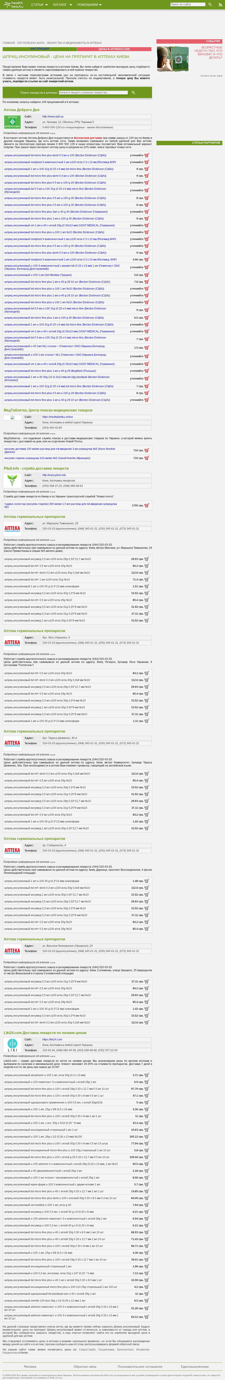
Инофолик (142, 1349)
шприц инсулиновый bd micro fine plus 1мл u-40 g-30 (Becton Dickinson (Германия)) (56, 211)
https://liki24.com (52, 1039)
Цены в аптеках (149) (114, 49)
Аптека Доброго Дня (21, 110)
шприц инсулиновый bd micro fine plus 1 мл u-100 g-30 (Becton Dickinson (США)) (54, 218)
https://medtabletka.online (57, 416)
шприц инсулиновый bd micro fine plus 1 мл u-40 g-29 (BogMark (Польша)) (50, 370)
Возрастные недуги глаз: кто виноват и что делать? (208, 52)
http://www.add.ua (53, 116)
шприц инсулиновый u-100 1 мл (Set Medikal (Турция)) (38, 275)
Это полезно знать (31, 43)
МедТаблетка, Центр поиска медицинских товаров (48, 410)
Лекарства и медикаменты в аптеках (74, 43)
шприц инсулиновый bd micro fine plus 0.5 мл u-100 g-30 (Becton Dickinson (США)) (55, 198)
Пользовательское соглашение (140, 1366)
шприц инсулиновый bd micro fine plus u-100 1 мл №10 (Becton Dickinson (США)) (54, 232)
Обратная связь (85, 1366)
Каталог (60, 4)
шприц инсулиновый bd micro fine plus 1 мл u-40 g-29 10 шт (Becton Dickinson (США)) (57, 281)
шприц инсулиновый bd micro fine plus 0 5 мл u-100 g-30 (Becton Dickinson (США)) (55, 245)
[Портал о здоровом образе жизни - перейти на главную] (13, 8)
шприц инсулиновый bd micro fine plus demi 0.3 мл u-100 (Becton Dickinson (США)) (55, 175)
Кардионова (10, 1352)
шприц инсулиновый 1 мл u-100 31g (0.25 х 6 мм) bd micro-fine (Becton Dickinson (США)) (58, 169)
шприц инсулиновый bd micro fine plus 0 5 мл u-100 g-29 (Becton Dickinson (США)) (55, 182)
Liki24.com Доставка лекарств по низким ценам (45, 1033)
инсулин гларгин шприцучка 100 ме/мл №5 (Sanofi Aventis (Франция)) (47, 458)
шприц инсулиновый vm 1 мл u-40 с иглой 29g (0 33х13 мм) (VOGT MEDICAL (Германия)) (59, 225)
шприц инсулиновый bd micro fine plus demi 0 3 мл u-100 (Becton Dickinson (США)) (55, 155)
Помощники (87, 4)
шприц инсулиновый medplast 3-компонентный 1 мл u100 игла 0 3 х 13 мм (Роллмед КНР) (60, 162)
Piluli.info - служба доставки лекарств (36, 468)
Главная (9, 43)
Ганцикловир (106, 1349)
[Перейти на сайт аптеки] (146, 156)
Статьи (37, 4)
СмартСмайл (87, 1349)
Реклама (30, 1366)
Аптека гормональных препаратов (34, 517)
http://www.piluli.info (54, 475)
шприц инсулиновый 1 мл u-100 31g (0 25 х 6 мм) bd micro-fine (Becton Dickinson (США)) (58, 324)
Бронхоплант (125, 1349)
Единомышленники (195, 1366)
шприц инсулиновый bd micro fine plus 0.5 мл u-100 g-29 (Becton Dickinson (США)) (55, 393)
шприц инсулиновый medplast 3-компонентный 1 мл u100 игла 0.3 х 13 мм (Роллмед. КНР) (60, 259)
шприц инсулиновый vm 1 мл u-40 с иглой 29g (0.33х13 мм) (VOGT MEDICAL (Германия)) (59, 331)
